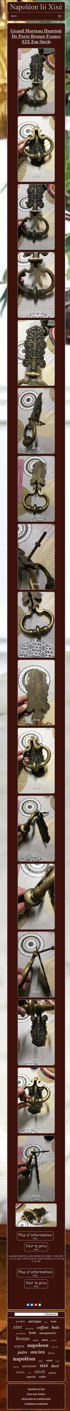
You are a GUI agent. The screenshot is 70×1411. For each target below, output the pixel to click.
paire (22, 1352)
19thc (40, 1361)
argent (19, 1346)
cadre (42, 1376)
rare (29, 1373)
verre (45, 1340)
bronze (23, 1338)
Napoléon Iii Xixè (36, 1389)
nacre (16, 1366)
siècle (40, 1371)
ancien (38, 1352)
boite (32, 1333)
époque (52, 1372)
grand (53, 1340)
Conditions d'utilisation (36, 1404)
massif (35, 1340)
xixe (17, 1327)
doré (55, 1366)
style (46, 1322)
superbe (31, 1376)
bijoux (58, 1361)
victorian (29, 1328)
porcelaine (21, 1333)
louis (53, 1321)
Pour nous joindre (36, 1394)
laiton (20, 1372)
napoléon (24, 1358)
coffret (42, 1327)
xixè (44, 1365)
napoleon (37, 1345)
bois (55, 1327)
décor (51, 1353)
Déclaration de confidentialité (36, 1399)
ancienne (29, 1366)
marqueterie (47, 1333)
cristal (49, 1360)
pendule (20, 1321)
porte (55, 1347)
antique (34, 1321)
